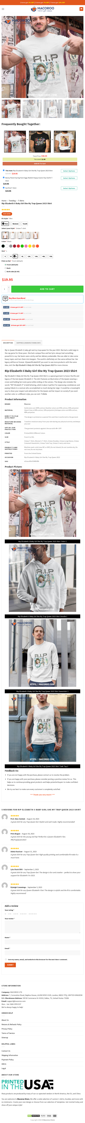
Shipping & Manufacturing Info (28, 343)
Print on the (6, 261)
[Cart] (81, 9)
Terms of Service (8, 1033)
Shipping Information (10, 1055)
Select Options (69, 171)
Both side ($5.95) (13, 271)
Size (3, 251)
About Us (5, 1020)
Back (8, 268)
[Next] (79, 57)
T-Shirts (21, 200)
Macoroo (27, 404)
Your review (10, 919)
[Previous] (6, 57)
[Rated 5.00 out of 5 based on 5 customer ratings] (42, 209)
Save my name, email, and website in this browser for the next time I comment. (37, 959)
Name (7, 937)
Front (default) (12, 265)
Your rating (9, 910)
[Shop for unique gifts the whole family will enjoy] (43, 9)
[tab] (8, 342)
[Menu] (3, 9)
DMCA (4, 1064)
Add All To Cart (40, 163)
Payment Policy (8, 1059)
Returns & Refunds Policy (11, 1024)
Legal (4, 1068)
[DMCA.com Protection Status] (33, 1116)
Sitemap (5, 1037)
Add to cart (47, 289)
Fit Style (5, 218)
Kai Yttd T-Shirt (10, 188)
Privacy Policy (7, 1029)
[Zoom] (4, 95)
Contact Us (6, 1051)
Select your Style (8, 228)
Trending (12, 200)
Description (8, 343)
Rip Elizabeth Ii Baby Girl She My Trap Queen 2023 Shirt (29, 171)
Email (7, 948)
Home (4, 200)
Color (4, 241)
